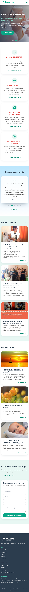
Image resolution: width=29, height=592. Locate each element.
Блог (2, 554)
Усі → (26, 222)
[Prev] (3, 24)
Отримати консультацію (14, 515)
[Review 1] (8, 205)
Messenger (4, 570)
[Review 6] (17, 205)
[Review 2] (10, 205)
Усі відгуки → (14, 209)
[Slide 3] (16, 40)
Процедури (4, 552)
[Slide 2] (15, 40)
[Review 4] (14, 205)
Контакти (3, 558)
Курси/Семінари (5, 550)
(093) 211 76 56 (5, 567)
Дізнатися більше (13, 71)
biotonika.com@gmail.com (8, 572)
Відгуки (3, 556)
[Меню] (26, 2)
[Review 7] (18, 205)
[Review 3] (12, 205)
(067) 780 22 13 (9, 475)
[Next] (26, 24)
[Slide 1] (13, 40)
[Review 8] (20, 205)
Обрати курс (8, 32)
